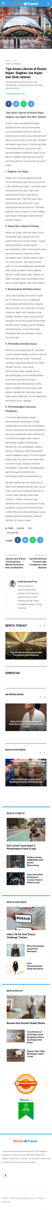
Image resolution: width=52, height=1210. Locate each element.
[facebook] (8, 104)
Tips (15, 60)
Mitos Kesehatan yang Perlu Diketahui (35, 948)
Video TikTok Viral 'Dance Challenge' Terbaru (21, 936)
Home (7, 60)
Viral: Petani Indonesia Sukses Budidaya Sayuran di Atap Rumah (26, 780)
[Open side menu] (3, 3)
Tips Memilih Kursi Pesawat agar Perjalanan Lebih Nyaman (38, 563)
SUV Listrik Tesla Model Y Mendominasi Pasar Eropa (21, 847)
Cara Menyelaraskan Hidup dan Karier (35, 966)
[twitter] (16, 104)
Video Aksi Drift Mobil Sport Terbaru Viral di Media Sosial (35, 878)
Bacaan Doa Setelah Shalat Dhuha (26, 1023)
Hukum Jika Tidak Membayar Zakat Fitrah (36, 1054)
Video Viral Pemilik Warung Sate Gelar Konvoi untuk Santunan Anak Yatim (26, 724)
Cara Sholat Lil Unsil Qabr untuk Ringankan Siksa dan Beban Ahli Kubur (35, 1037)
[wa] (23, 104)
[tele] (31, 104)
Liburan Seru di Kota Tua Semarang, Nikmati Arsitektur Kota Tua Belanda (15, 563)
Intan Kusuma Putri (16, 94)
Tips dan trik (12, 533)
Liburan (20, 528)
